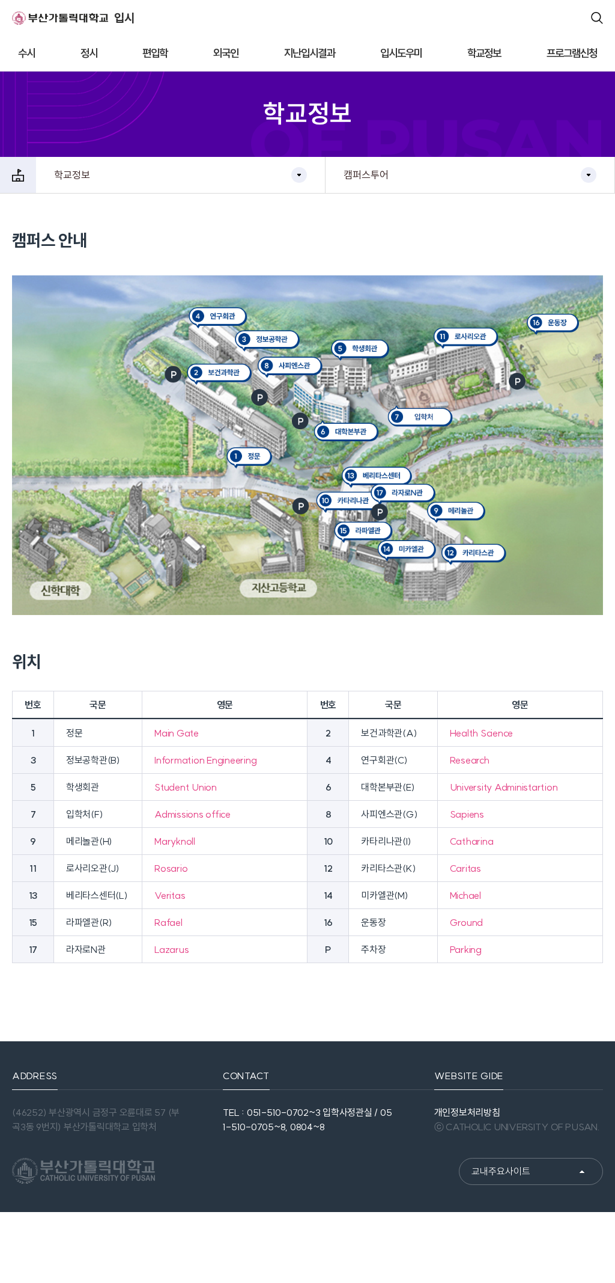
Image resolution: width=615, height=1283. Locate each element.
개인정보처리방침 (467, 1112)
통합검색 (597, 18)
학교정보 (72, 174)
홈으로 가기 (18, 175)
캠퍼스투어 (366, 174)
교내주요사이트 (500, 1171)
